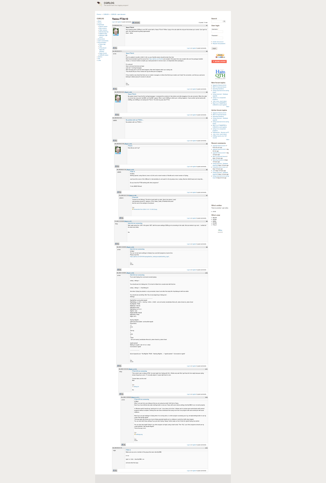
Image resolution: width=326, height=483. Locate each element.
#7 (206, 195)
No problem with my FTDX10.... (135, 120)
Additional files (103, 33)
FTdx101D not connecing (139, 371)
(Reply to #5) (130, 169)
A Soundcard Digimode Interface (102, 49)
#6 (206, 169)
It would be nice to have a (219, 167)
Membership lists (103, 32)
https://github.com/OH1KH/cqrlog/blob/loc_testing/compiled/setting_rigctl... (150, 256)
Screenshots (101, 39)
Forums (99, 14)
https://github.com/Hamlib (156, 59)
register (119, 22)
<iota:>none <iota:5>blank (220, 101)
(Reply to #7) (128, 221)
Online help (102, 44)
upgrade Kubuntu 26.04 (219, 145)
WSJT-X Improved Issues (219, 87)
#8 (206, 221)
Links (99, 60)
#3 (206, 92)
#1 (206, 25)
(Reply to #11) (135, 397)
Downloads (101, 24)
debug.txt (136, 386)
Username (215, 29)
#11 (206, 369)
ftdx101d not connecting (135, 223)
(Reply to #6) (132, 195)
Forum (100, 23)
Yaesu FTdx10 (130, 53)
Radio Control (103, 53)
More (227, 106)
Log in (113, 22)
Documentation (102, 42)
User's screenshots (103, 41)
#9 (206, 247)
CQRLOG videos (103, 55)
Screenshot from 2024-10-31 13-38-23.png (145, 209)
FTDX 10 (132, 171)
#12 (206, 397)
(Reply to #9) (130, 273)
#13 (206, 448)
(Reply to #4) (128, 144)
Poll (99, 58)
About (99, 21)
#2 (206, 51)
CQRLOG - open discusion (118, 14)
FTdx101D (135, 197)
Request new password (219, 43)
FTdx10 (130, 146)
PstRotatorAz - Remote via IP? (221, 132)
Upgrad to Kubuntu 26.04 (219, 85)
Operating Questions (218, 89)
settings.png (139, 434)
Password (215, 35)
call (213, 170)
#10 (206, 273)
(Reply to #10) (133, 369)
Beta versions (103, 28)
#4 (206, 118)
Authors (100, 57)
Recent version (103, 26)
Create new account (218, 42)
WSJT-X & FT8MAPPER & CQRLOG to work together (220, 104)
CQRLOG (109, 3)
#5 (206, 144)
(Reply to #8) (130, 247)
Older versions (103, 30)
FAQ (100, 46)
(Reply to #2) (128, 92)
